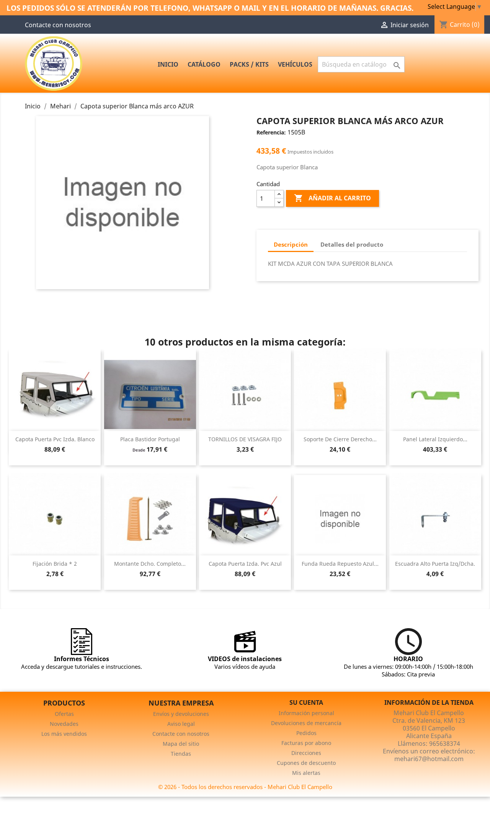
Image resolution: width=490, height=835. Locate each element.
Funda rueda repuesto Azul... (340, 563)
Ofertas (64, 713)
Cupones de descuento (306, 762)
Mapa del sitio (181, 743)
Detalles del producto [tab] (351, 244)
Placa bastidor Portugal (150, 439)
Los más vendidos (64, 733)
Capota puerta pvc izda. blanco (55, 439)
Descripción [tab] (291, 244)
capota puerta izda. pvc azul (245, 563)
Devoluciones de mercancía (306, 723)
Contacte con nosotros (58, 25)
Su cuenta (306, 702)
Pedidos (306, 733)
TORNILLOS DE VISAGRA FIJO (245, 439)
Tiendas (181, 753)
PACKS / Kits (249, 64)
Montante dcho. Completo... (150, 563)
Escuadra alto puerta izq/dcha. (435, 563)
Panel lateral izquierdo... (435, 439)
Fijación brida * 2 (55, 563)
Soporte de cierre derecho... (340, 439)
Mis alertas (306, 772)
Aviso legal (181, 723)
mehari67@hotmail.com (429, 759)
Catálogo (204, 64)
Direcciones (306, 752)
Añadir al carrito (332, 198)
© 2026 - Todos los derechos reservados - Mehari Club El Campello (245, 787)
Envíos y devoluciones (181, 713)
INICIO (168, 64)
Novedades (64, 723)
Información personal (306, 713)
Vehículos (295, 64)
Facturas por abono (306, 743)
